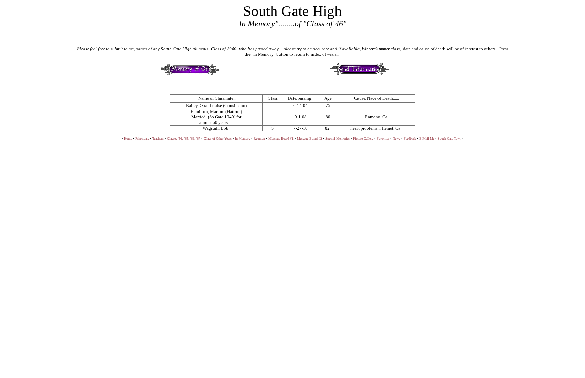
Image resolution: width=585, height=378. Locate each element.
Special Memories (337, 138)
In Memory (242, 138)
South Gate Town (449, 138)
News (396, 138)
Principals (142, 138)
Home (128, 138)
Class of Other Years (218, 138)
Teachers (158, 138)
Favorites (383, 138)
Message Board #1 (281, 138)
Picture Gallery (363, 138)
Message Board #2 (309, 138)
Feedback (410, 138)
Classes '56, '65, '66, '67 (183, 138)
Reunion (259, 138)
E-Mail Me (426, 138)
